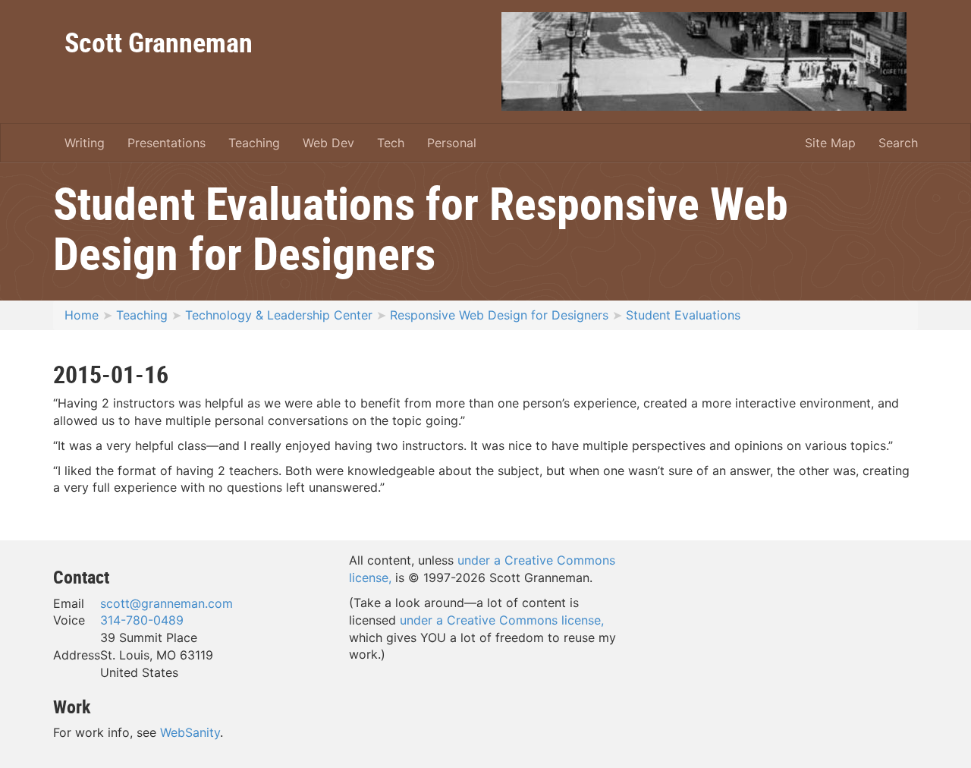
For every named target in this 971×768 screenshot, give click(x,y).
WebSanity (190, 732)
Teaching (254, 142)
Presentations (166, 142)
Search (898, 142)
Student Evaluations (683, 315)
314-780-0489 (142, 620)
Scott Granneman (158, 42)
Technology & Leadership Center (278, 315)
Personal (451, 142)
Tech (390, 142)
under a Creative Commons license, (502, 620)
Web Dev (328, 142)
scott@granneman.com (166, 603)
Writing (84, 142)
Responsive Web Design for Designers (499, 315)
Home (81, 315)
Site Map (830, 142)
